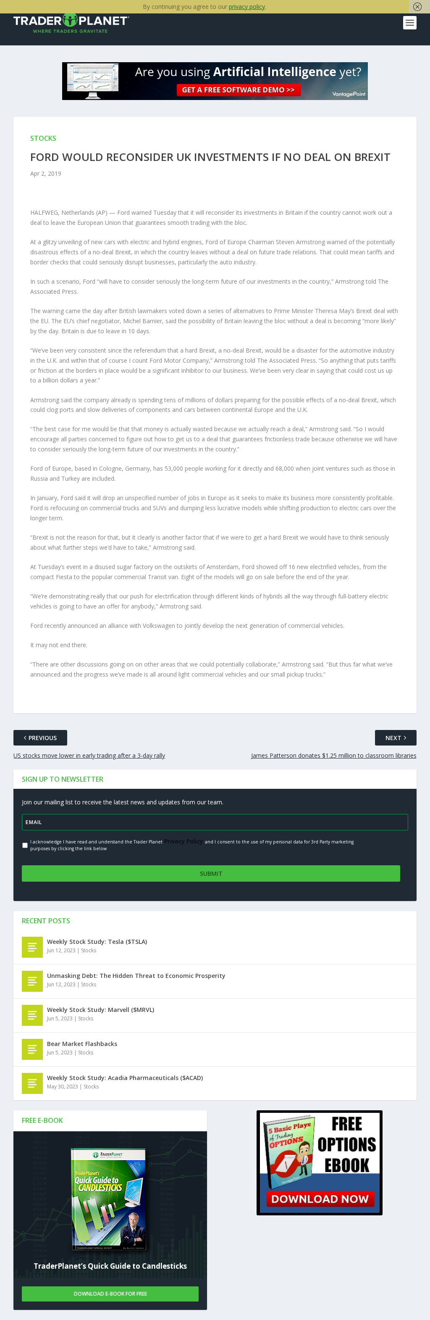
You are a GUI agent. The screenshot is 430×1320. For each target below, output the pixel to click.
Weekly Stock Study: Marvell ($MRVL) (100, 1010)
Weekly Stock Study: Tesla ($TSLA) (97, 942)
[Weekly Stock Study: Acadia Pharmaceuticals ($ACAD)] (32, 1083)
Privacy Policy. (184, 841)
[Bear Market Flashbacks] (32, 1049)
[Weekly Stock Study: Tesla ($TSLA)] (32, 947)
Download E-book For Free (110, 1293)
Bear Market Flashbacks (82, 1044)
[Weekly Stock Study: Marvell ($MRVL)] (32, 1015)
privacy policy (247, 7)
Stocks (88, 950)
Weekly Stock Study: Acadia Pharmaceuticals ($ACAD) (125, 1078)
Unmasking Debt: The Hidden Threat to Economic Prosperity (136, 976)
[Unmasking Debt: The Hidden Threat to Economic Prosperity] (32, 981)
